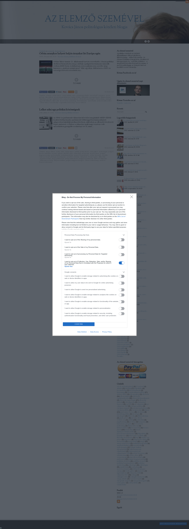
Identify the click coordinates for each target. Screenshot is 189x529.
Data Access (94, 332)
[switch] (121, 239)
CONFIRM (79, 324)
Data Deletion (82, 332)
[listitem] (94, 235)
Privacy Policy (107, 332)
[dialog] (94, 264)
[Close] (132, 197)
